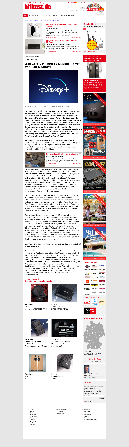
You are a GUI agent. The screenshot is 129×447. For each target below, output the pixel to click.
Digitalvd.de (60, 411)
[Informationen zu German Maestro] (102, 273)
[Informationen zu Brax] (87, 270)
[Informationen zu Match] (94, 281)
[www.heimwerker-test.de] (102, 306)
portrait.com (60, 413)
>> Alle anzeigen (76, 37)
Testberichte (32, 15)
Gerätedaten (33, 416)
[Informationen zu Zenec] (102, 293)
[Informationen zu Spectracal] (94, 289)
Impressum (87, 410)
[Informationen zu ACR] (87, 266)
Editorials (32, 424)
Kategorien (54, 15)
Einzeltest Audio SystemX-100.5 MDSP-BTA (59, 306)
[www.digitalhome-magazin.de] (87, 306)
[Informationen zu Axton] (102, 266)
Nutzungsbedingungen (90, 419)
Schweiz (88, 351)
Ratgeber (67, 15)
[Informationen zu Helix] (94, 277)
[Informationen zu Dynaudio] (94, 270)
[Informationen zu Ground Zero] (87, 277)
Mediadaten (87, 411)
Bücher (32, 411)
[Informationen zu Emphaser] (102, 270)
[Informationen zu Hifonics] (102, 277)
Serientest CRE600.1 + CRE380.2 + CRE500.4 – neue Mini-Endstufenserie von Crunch (36, 342)
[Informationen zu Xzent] (94, 293)
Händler (61, 15)
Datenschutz (87, 415)
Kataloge (32, 419)
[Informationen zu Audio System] (94, 266)
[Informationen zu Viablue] (87, 293)
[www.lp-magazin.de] (87, 315)
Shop (72, 15)
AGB (85, 413)
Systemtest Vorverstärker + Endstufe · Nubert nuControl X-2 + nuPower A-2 (62, 342)
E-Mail (90, 375)
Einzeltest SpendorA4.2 (29, 376)
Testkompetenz (34, 413)
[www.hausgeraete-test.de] (94, 306)
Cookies (86, 416)
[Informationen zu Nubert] (94, 285)
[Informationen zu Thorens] (102, 289)
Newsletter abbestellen (91, 401)
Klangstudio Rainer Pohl (94, 361)
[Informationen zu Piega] (102, 285)
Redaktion (33, 415)
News (26, 16)
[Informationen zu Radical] (87, 289)
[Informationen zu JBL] (87, 281)
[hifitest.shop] (93, 315)
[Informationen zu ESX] (87, 273)
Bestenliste (40, 15)
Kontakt (86, 418)
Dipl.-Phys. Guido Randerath (95, 373)
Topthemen (33, 423)
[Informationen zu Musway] (87, 285)
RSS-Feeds (33, 421)
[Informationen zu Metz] (102, 281)
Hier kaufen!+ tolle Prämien (99, 13)
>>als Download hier (89, 51)
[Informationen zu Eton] (94, 273)
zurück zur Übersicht (34, 279)
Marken (47, 15)
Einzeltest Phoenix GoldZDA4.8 (57, 376)
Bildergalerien (34, 418)
